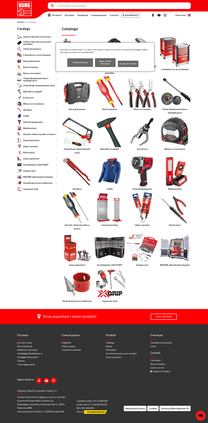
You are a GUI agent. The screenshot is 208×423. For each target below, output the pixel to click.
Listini (153, 346)
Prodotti (56, 15)
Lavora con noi (157, 367)
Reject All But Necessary (105, 62)
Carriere (21, 360)
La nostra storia (24, 342)
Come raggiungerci (26, 364)
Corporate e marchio (71, 349)
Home (20, 21)
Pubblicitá (66, 342)
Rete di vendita (157, 364)
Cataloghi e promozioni (161, 342)
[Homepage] (24, 7)
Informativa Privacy (135, 408)
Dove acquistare (113, 357)
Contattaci (155, 360)
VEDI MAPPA (164, 316)
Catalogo (110, 342)
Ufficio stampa (68, 346)
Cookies (153, 408)
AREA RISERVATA (131, 15)
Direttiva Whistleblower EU (175, 408)
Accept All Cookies (128, 64)
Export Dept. (180, 15)
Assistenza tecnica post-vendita (121, 353)
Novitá (109, 346)
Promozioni (111, 349)
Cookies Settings (80, 62)
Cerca (52, 6)
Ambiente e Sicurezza (27, 349)
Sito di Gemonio (24, 346)
